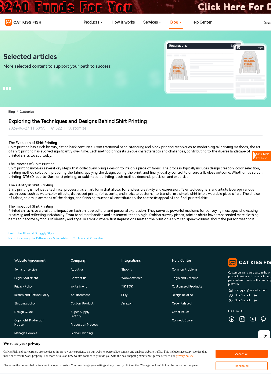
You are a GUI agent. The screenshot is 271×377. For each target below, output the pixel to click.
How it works (123, 22)
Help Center (201, 22)
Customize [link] (27, 111)
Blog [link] (11, 111)
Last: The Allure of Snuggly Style (31, 233)
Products (91, 22)
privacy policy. (185, 355)
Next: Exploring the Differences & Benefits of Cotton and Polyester (55, 238)
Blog (174, 22)
